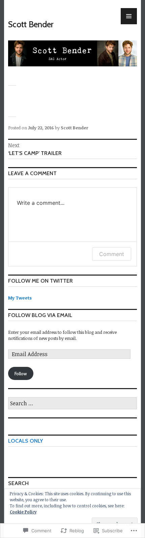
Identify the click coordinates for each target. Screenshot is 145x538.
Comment (111, 254)
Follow (20, 373)
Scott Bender (31, 24)
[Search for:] (72, 404)
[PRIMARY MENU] (129, 16)
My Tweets (20, 298)
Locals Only (25, 441)
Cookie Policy (23, 511)
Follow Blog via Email (40, 315)
